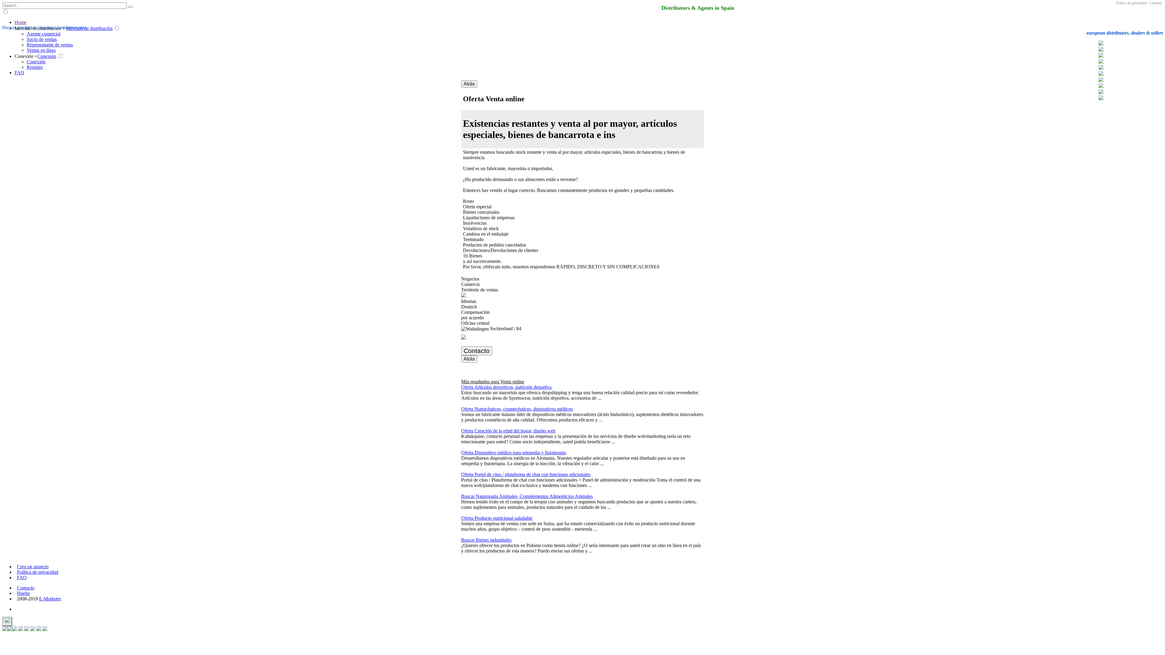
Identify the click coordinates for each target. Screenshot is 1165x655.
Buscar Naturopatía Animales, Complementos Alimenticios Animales (527, 496)
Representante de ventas (50, 44)
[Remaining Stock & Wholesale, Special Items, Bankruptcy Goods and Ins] (1101, 86)
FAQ (19, 72)
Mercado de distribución (89, 28)
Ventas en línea (41, 50)
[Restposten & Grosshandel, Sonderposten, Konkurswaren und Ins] (1101, 43)
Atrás (469, 83)
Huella (23, 593)
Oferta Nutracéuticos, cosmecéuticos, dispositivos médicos (517, 408)
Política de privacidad (1131, 3)
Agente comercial (43, 33)
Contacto (1155, 3)
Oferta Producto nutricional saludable (496, 518)
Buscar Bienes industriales (486, 539)
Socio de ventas (42, 39)
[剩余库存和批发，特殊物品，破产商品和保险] (1101, 80)
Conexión (46, 56)
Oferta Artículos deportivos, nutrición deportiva (506, 387)
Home (20, 22)
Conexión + (26, 56)
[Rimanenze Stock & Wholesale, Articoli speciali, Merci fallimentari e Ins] (1101, 62)
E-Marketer (50, 598)
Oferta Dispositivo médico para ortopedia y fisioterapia (513, 452)
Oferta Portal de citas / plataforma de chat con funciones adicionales (525, 474)
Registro (35, 67)
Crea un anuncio (33, 566)
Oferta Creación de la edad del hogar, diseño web (508, 430)
